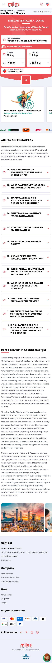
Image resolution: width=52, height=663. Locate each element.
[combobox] (28, 39)
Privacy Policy (7, 573)
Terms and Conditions (11, 577)
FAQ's (3, 602)
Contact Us (6, 560)
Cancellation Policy (9, 581)
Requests (5, 598)
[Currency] (41, 4)
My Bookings (6, 595)
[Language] (47, 4)
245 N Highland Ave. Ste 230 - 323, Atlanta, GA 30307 (24, 552)
